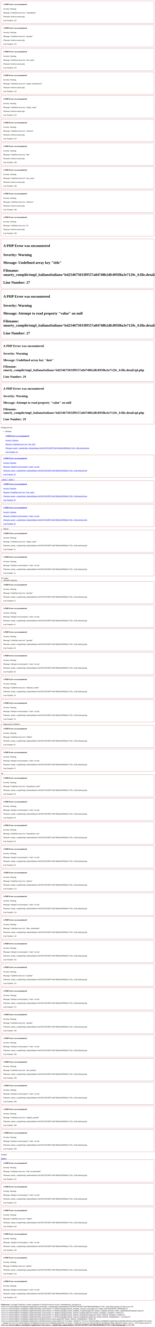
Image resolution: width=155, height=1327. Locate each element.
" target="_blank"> (44, 502)
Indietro (3, 1158)
